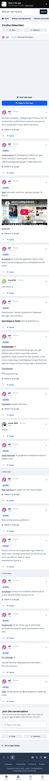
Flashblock (6, 404)
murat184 (12, 280)
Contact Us (32, 764)
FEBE (4, 691)
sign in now (14, 717)
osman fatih (13, 423)
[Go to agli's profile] (3, 37)
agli (7, 37)
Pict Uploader (7, 657)
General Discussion (25, 37)
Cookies (42, 764)
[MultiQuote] (3, 136)
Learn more (4, 4)
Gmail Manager (8, 455)
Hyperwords (7, 625)
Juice (4, 192)
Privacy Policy (20, 764)
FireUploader (7, 368)
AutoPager (6, 591)
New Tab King (8, 490)
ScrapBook (6, 259)
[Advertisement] (24, 67)
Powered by (24, 771)
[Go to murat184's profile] (4, 281)
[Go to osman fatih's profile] (4, 424)
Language (8, 764)
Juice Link (6, 228)
